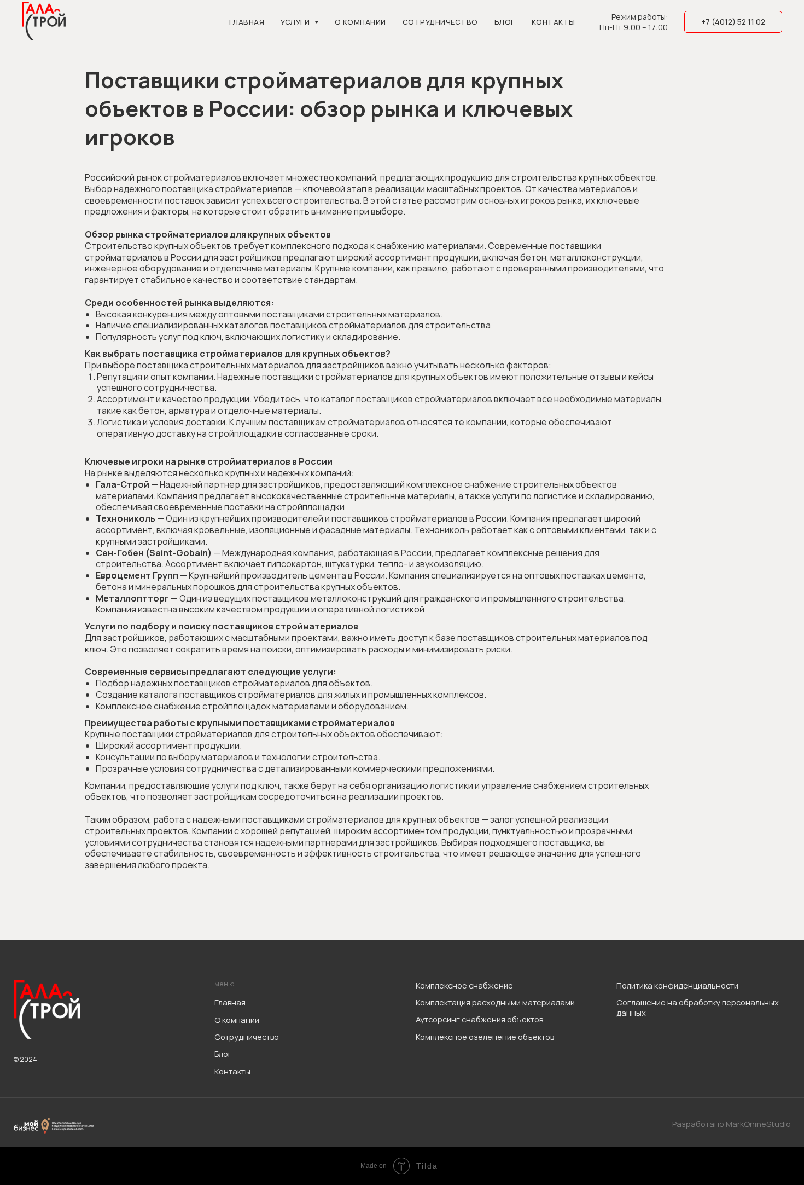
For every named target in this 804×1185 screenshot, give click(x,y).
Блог (504, 22)
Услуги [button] (296, 22)
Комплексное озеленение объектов (485, 1036)
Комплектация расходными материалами (495, 1002)
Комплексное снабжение (464, 985)
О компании (360, 22)
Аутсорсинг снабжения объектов (479, 1019)
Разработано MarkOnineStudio (731, 1123)
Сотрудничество (440, 22)
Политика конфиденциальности (677, 985)
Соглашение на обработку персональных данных (697, 1007)
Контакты (553, 22)
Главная (247, 22)
